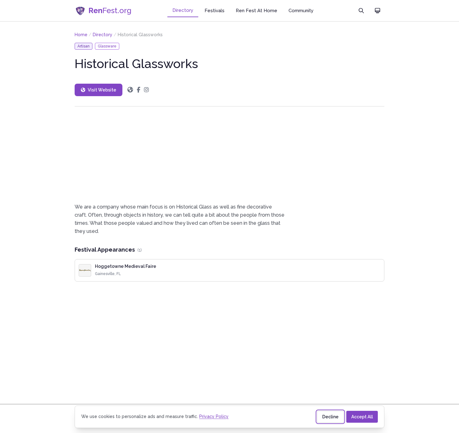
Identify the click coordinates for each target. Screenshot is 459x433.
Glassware (107, 46)
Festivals (215, 10)
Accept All (362, 416)
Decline (330, 416)
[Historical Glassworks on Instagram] (146, 90)
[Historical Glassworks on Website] (130, 90)
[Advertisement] (229, 154)
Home (81, 34)
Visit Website (102, 89)
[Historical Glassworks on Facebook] (138, 90)
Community (301, 10)
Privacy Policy (214, 416)
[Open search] (361, 10)
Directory (182, 10)
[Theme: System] (377, 10)
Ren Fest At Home (256, 10)
